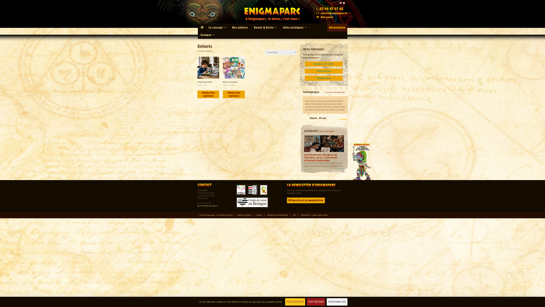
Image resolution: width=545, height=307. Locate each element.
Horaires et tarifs (324, 64)
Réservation (337, 27)
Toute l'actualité (326, 131)
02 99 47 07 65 (331, 9)
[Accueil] (202, 27)
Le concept (215, 27)
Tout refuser (316, 301)
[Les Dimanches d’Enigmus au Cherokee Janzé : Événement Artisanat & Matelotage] (324, 144)
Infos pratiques (293, 27)
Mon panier (327, 17)
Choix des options (208, 94)
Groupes (206, 35)
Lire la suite (339, 169)
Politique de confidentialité (277, 215)
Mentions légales (244, 215)
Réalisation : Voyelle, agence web (314, 215)
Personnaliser (337, 301)
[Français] (344, 3)
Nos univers (240, 27)
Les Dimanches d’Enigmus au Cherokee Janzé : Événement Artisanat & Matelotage (320, 157)
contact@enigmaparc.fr (333, 13)
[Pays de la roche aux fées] (264, 190)
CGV (294, 215)
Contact (259, 215)
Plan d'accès (324, 71)
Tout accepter (295, 301)
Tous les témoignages (335, 92)
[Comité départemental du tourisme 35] (253, 190)
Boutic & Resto (264, 27)
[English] (340, 3)
